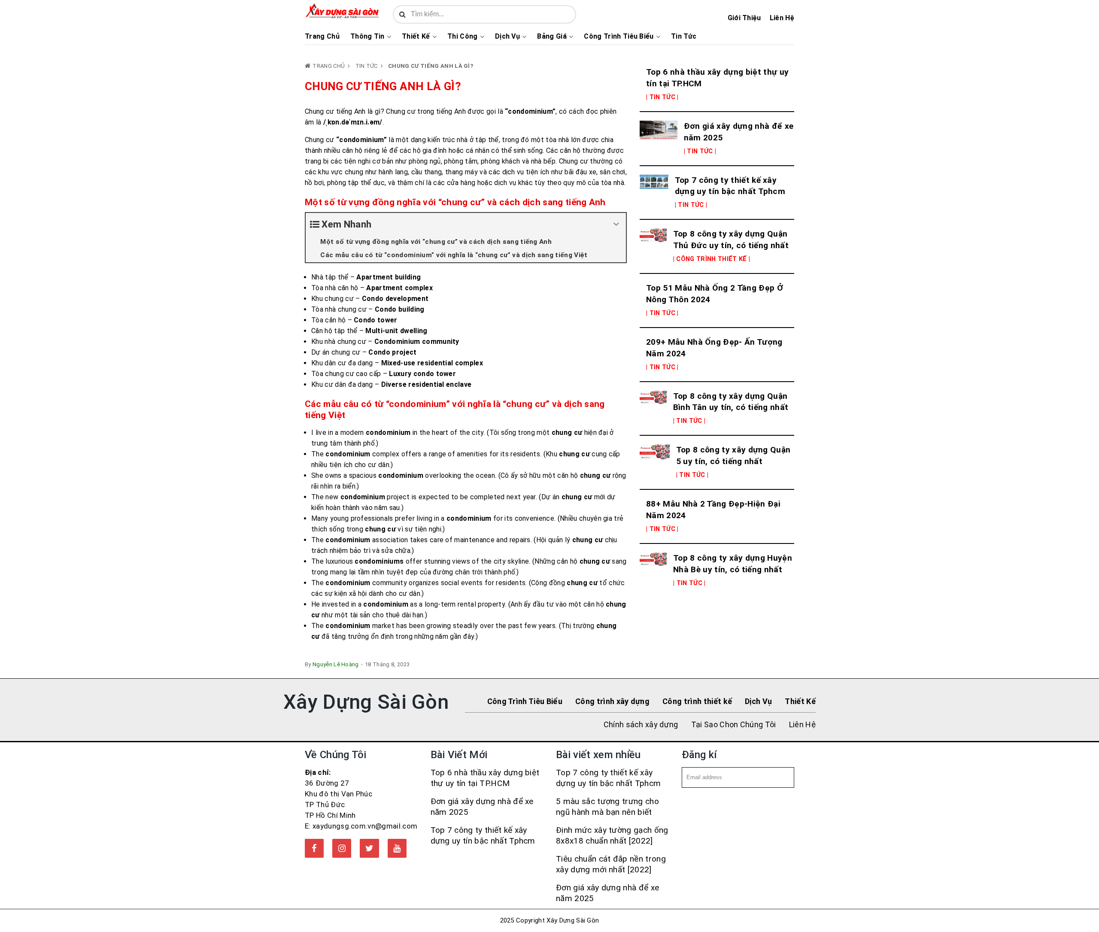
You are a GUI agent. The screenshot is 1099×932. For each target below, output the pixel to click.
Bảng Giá (552, 36)
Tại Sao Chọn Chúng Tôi (733, 724)
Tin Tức (683, 36)
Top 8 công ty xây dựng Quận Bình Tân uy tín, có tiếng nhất (731, 402)
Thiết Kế (416, 36)
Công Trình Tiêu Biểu (618, 36)
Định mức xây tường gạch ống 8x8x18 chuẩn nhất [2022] (612, 835)
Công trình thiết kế (697, 701)
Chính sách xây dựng (641, 724)
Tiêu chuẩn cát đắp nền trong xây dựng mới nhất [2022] (611, 864)
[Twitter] (369, 848)
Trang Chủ (322, 36)
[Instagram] (341, 848)
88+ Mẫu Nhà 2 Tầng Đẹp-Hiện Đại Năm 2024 (713, 509)
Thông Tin (367, 36)
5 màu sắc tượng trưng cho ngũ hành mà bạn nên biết (607, 806)
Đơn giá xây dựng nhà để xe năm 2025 (738, 132)
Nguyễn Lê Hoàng (336, 664)
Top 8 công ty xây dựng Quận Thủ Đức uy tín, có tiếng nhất (731, 239)
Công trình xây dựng (612, 701)
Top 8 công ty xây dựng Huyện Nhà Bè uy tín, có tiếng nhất (732, 563)
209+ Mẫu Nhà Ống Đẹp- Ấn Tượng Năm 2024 (714, 347)
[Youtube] (397, 848)
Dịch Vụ (507, 36)
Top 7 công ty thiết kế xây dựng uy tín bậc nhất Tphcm (730, 186)
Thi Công (462, 36)
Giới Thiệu (744, 18)
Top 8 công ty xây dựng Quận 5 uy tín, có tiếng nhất (733, 455)
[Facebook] (314, 848)
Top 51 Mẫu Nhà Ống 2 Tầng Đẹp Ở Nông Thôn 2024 (714, 293)
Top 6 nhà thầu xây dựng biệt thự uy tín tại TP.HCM (717, 77)
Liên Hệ (782, 18)
